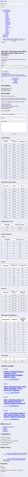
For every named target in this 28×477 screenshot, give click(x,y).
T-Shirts (7, 25)
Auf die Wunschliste (5, 73)
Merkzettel (5, 35)
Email (2, 466)
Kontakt (15, 81)
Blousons (8, 21)
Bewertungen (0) (15, 79)
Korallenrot (18, 75)
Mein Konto (5, 36)
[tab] (15, 78)
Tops (7, 28)
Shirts (7, 26)
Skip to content (4, 1)
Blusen (7, 17)
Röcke (7, 29)
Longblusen (8, 22)
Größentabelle (15, 82)
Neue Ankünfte (6, 10)
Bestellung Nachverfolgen (8, 426)
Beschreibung (15, 78)
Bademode (8, 19)
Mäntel (7, 31)
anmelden (9, 101)
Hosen (7, 12)
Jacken (7, 13)
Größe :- (3, 65)
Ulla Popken (5, 34)
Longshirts (8, 24)
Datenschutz (5, 429)
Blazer (7, 20)
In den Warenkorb (5, 71)
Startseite (4, 38)
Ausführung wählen (14, 379)
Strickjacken (8, 27)
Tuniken (7, 18)
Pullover (7, 33)
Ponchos (7, 32)
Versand (15, 80)
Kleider (7, 15)
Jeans (7, 14)
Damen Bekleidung (7, 11)
